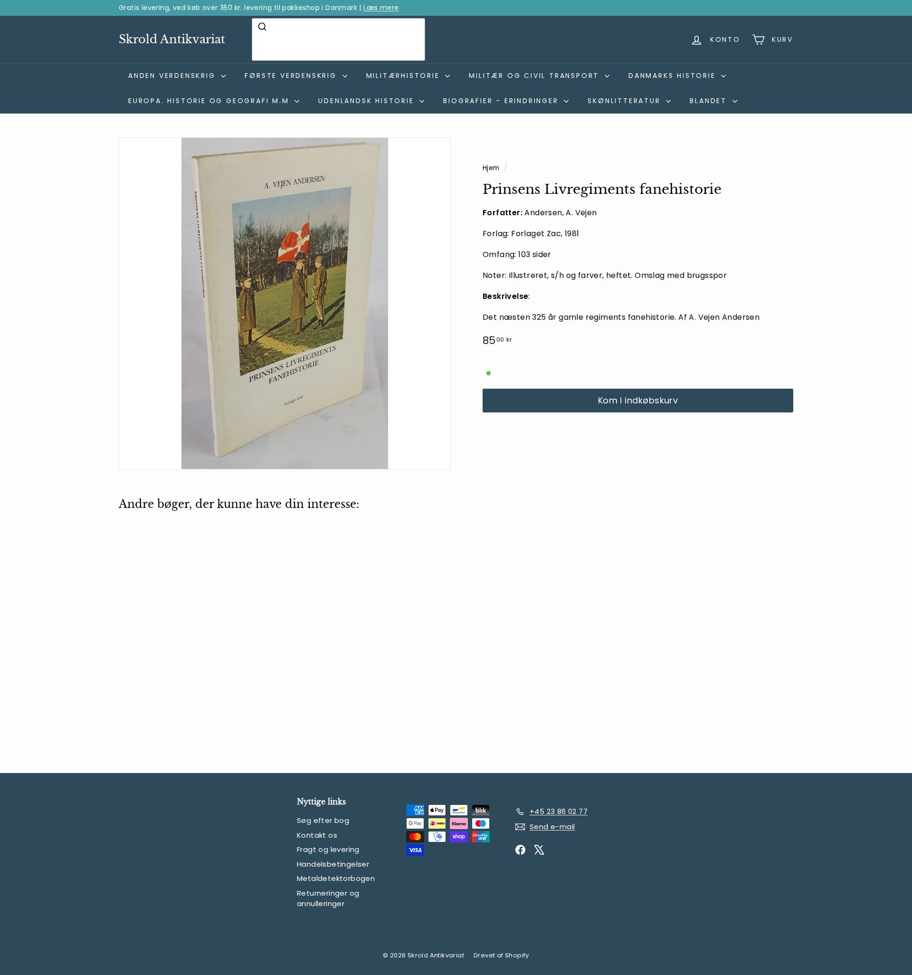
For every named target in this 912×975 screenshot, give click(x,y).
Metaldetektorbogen (336, 878)
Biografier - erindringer (502, 100)
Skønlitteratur (626, 100)
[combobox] (338, 39)
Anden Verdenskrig (173, 75)
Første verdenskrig (292, 75)
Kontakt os (317, 835)
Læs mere (381, 7)
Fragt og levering (328, 849)
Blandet (710, 100)
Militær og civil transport (535, 75)
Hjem (492, 167)
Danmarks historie (673, 75)
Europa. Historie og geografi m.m (210, 100)
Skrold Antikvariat (172, 39)
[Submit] (263, 26)
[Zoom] (284, 303)
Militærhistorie (404, 75)
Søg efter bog (323, 820)
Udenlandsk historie (367, 100)
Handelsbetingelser (333, 864)
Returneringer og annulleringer (328, 898)
